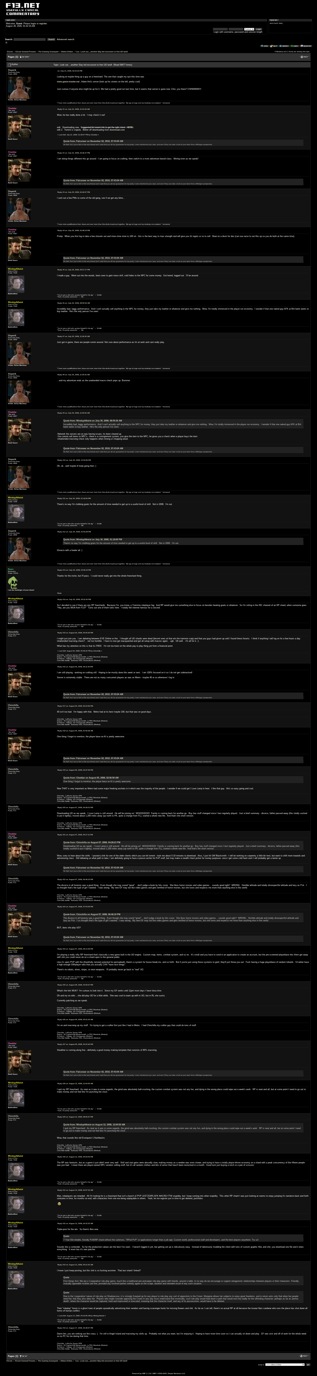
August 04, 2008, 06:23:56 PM (75, 706)
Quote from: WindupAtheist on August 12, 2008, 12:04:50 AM (94, 1124)
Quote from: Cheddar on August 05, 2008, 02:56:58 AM (91, 778)
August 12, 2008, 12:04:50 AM (75, 1083)
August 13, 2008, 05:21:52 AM (75, 1265)
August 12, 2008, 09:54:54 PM (75, 1157)
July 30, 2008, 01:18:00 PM (74, 498)
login (33, 23)
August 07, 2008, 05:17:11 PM (75, 835)
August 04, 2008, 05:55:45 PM (75, 633)
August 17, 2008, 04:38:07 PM (75, 1328)
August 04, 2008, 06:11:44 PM (75, 667)
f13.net (10, 52)
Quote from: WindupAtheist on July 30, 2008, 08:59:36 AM (92, 420)
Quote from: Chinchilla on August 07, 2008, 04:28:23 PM (91, 842)
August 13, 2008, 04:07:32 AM (75, 1190)
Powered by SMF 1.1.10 (141, 1373)
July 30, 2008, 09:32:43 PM (74, 599)
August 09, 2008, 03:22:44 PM (75, 1044)
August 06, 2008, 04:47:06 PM (75, 770)
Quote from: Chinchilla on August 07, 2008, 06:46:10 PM (91, 914)
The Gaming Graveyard (48, 52)
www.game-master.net (68, 81)
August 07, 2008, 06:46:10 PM (75, 879)
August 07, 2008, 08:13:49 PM (75, 949)
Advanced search (65, 39)
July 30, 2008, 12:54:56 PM (74, 460)
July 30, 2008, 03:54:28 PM (74, 532)
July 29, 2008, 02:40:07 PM (73, 192)
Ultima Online (67, 52)
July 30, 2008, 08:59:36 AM (73, 303)
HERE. (130, 127)
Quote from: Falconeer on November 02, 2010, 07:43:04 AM (93, 141)
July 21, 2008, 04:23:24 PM (69, 71)
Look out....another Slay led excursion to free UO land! (104, 52)
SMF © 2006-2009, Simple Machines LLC (169, 1373)
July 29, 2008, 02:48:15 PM (73, 230)
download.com (117, 130)
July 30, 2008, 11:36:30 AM (73, 336)
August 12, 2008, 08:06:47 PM (75, 1117)
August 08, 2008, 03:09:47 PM (75, 985)
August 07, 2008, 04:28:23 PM (75, 807)
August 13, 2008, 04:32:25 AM (75, 1223)
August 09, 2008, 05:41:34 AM (75, 1019)
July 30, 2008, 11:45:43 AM (73, 375)
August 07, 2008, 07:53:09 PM (75, 907)
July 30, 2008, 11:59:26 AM (73, 413)
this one (94, 1229)
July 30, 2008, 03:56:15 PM (74, 570)
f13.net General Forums (25, 52)
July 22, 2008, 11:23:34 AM (73, 109)
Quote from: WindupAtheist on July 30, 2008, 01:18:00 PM (92, 539)
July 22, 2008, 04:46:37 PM (73, 153)
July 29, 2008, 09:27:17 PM (73, 270)
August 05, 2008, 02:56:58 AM (75, 731)
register (43, 23)
